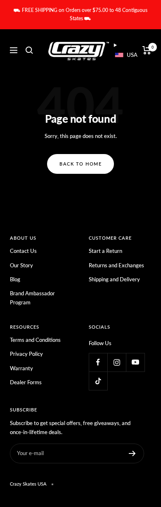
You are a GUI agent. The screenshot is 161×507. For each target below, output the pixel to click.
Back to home (80, 163)
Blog (15, 279)
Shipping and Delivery (114, 279)
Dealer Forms (26, 382)
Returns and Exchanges (116, 265)
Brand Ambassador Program (32, 298)
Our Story (21, 265)
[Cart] (146, 50)
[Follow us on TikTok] (98, 380)
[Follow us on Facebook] (98, 362)
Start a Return (105, 251)
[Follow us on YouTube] (135, 362)
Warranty (21, 368)
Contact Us (23, 251)
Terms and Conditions (35, 339)
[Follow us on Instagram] (116, 362)
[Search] (29, 50)
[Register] (132, 453)
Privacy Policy (26, 353)
